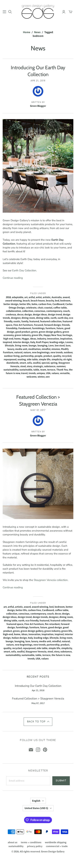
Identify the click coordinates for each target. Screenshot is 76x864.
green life (37, 335)
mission (55, 349)
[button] (38, 721)
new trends (57, 352)
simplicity (57, 359)
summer (61, 366)
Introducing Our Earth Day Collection (38, 686)
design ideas (40, 314)
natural (18, 352)
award (66, 297)
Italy (32, 342)
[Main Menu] (4, 12)
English (36, 800)
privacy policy (34, 846)
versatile (65, 373)
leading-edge (56, 342)
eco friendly (32, 620)
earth (54, 317)
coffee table (60, 307)
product (47, 355)
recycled (66, 355)
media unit (21, 349)
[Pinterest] (45, 750)
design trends (40, 617)
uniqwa (41, 373)
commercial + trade (57, 846)
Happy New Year (52, 335)
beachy (50, 300)
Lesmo (69, 342)
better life (25, 304)
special (45, 362)
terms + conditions (31, 842)
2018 (8, 297)
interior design (21, 342)
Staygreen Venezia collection (51, 580)
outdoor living (12, 355)
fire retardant (52, 624)
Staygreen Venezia (36, 651)
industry (41, 338)
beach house (38, 300)
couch (66, 311)
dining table (42, 317)
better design (11, 304)
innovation (53, 338)
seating (21, 359)
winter (41, 376)
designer (16, 317)
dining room (28, 317)
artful (32, 297)
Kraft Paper (42, 342)
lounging (42, 345)
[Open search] (10, 12)
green (34, 331)
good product (22, 331)
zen (48, 376)
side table (32, 359)
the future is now (61, 655)
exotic (16, 321)
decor (20, 314)
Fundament (24, 328)
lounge (32, 345)
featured (34, 321)
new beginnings (40, 352)
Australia (57, 297)
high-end (8, 338)
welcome (32, 376)
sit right (67, 359)
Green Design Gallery (53, 851)
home (17, 338)
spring (54, 362)
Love (51, 345)
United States (36, 808)
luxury (10, 349)
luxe (68, 345)
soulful (36, 362)
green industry (23, 335)
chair (40, 307)
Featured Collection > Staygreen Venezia (38, 699)
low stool (60, 345)
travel (24, 373)
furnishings (38, 328)
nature (27, 352)
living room (21, 345)
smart (23, 362)
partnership (27, 355)
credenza (11, 314)
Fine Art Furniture (23, 324)
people (38, 355)
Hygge (25, 338)
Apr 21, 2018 (38, 80)
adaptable (17, 297)
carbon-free (44, 304)
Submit (61, 780)
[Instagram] (38, 750)
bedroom (65, 300)
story (29, 366)
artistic (47, 297)
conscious (39, 311)
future (60, 328)
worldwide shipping (55, 842)
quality (57, 355)
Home (26, 32)
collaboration (13, 311)
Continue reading (13, 278)
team (43, 369)
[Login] (64, 12)
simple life (45, 359)
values (55, 373)
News (37, 32)
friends (66, 324)
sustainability (11, 369)
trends (32, 373)
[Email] (31, 750)
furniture (50, 328)
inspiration (66, 338)
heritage (67, 335)
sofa (29, 362)
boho (34, 304)
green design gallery (50, 331)
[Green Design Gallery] (38, 11)
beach (26, 300)
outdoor (68, 352)
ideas (33, 338)
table (36, 369)
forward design (52, 324)
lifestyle (9, 345)
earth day (63, 317)
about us (12, 842)
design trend (55, 314)
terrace (51, 369)
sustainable (25, 369)
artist (39, 297)
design (28, 314)
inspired (7, 342)
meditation (34, 349)
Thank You (62, 369)
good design (55, 627)
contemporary (54, 311)
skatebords (12, 362)
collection (27, 311)
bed (57, 300)
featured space (15, 624)
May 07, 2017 (38, 410)
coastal (48, 307)
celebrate (31, 307)
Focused (38, 324)
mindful (46, 349)
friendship (11, 328)
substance (49, 366)
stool (23, 366)
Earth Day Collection (24, 270)
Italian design (19, 637)
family (24, 321)
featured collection (51, 321)
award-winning (13, 300)
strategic (38, 366)
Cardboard (58, 304)
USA (48, 373)
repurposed (10, 359)
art (26, 297)
